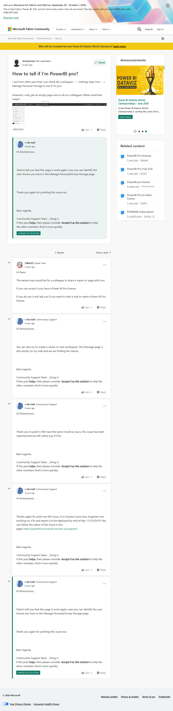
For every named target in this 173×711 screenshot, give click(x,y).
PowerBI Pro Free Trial (140, 168)
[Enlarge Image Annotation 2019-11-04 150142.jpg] (59, 113)
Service (58, 38)
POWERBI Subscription (140, 211)
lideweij (144, 160)
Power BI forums (44, 38)
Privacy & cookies (130, 696)
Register (149, 29)
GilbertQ (29, 263)
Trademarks (164, 696)
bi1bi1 (144, 173)
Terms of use (148, 696)
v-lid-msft (30, 142)
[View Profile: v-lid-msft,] (20, 144)
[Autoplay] (135, 131)
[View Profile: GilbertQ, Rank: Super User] (19, 265)
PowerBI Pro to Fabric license (139, 196)
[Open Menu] (162, 38)
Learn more (119, 46)
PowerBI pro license (138, 182)
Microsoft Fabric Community (20, 38)
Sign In (160, 29)
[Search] (139, 29)
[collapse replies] (9, 263)
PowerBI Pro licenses (139, 155)
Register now (11, 17)
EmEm (144, 203)
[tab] (139, 131)
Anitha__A (149, 216)
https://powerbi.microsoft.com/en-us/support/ (50, 528)
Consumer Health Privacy (46, 704)
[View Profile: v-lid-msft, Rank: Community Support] (19, 321)
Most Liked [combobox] (103, 252)
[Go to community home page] (29, 29)
